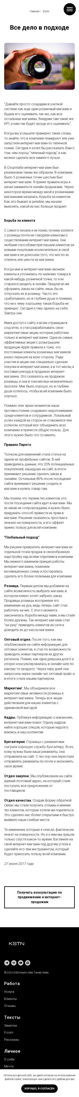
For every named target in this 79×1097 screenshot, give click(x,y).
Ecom (46, 11)
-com (9, 1032)
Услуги (9, 992)
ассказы (12, 1040)
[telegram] (6, 962)
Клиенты (10, 999)
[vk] (13, 962)
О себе (9, 1059)
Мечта (8, 1066)
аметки (11, 1025)
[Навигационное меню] (70, 9)
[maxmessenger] (27, 962)
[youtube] (20, 962)
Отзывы (10, 1006)
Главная (34, 11)
